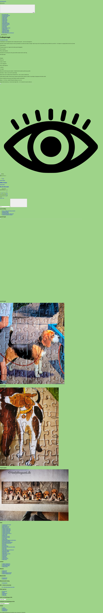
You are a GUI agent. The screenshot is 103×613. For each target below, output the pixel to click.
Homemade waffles (5, 212)
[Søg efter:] (5, 206)
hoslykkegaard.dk (3, 1)
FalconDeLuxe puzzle (6, 24)
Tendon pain (4, 595)
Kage (3, 178)
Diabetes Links (4, 535)
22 (7, 194)
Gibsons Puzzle (4, 28)
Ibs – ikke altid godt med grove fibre (8, 587)
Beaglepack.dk (4, 577)
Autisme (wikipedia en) (6, 564)
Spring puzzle (4, 18)
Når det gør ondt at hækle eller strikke (8, 546)
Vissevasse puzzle (5, 558)
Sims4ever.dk (4, 578)
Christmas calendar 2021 (6, 528)
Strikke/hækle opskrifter (6, 553)
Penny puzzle (4, 548)
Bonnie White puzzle (5, 23)
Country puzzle (4, 22)
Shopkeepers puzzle (5, 29)
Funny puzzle (4, 538)
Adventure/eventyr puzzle (6, 524)
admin (7, 39)
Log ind (3, 607)
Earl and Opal (4, 591)
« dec (1, 198)
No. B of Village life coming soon (8, 213)
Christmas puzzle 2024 (6, 531)
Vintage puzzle (4, 17)
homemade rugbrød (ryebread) (7, 214)
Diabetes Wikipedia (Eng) (6, 573)
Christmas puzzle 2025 (6, 532)
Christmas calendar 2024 (6, 530)
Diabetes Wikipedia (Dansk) (7, 572)
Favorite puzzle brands (6, 15)
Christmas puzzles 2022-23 (6, 533)
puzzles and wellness (5, 30)
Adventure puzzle (5, 16)
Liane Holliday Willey (6, 565)
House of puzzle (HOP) (6, 27)
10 (1, 193)
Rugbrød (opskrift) (5, 211)
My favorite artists (5, 14)
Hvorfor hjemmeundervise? (6, 543)
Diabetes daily (4, 570)
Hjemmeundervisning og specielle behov (9, 540)
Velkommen (4, 556)
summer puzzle (4, 19)
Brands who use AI (5, 31)
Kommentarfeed (5, 609)
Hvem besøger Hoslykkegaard (7, 542)
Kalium (3, 592)
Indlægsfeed (4, 608)
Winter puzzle (4, 21)
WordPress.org (4, 610)
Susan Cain (4, 594)
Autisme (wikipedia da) (6, 563)
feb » (3, 198)
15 (7, 193)
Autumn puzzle (4, 20)
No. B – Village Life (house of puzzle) (8, 210)
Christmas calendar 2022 (6, 529)
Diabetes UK (4, 571)
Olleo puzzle (4, 547)
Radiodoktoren (4, 593)
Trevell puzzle (4, 555)
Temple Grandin (5, 566)
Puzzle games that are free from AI (8, 32)
